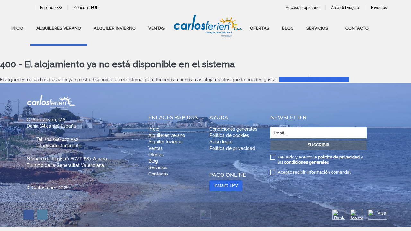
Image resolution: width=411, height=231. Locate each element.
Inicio (17, 28)
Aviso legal (220, 141)
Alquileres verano (58, 28)
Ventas (156, 28)
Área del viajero (345, 7)
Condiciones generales (233, 129)
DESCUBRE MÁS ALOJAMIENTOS (314, 79)
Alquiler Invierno (115, 28)
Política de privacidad (232, 148)
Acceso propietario (302, 7)
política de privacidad (339, 157)
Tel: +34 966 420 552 (57, 139)
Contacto (357, 28)
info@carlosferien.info (58, 145)
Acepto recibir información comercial (314, 172)
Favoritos (379, 7)
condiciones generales (306, 162)
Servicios (317, 28)
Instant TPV (226, 185)
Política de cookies (229, 135)
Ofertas (259, 28)
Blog (287, 28)
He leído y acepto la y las (320, 160)
